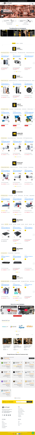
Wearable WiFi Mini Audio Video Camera (16, 285)
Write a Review (31, 358)
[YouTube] (10, 415)
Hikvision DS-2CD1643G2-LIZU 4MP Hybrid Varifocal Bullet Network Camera (5, 171)
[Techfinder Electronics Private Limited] (6, 407)
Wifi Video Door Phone (13, 52)
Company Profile (4, 423)
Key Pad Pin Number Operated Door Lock (25, 80)
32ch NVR (6, 224)
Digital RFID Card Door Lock (13, 80)
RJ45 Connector (20, 195)
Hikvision (26, 54)
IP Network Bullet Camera (5, 167)
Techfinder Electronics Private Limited (15, 432)
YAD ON (26, 197)
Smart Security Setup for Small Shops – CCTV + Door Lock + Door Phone (7, 346)
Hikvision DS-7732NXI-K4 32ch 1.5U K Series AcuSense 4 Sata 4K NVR (5, 228)
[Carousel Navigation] (32, 334)
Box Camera (25, 167)
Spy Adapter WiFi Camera (25, 281)
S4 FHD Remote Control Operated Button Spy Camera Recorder (5, 285)
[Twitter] (4, 415)
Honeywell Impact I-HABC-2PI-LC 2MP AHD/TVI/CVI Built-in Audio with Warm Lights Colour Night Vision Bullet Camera (5, 142)
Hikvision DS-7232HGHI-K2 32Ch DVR (17, 257)
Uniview (14, 169)
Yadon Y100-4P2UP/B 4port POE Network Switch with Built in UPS (29, 199)
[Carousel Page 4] (19, 300)
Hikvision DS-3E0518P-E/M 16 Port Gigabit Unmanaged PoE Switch (17, 199)
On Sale (17, 43)
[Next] (2, 11)
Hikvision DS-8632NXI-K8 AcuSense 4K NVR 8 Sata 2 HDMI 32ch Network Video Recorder (17, 228)
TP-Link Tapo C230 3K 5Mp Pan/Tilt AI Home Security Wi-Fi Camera (17, 113)
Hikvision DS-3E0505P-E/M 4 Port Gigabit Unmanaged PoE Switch (5, 199)
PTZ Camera (21, 167)
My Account (20, 423)
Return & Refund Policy (21, 411)
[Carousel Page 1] (15, 300)
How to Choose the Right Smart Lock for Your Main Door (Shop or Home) (17, 346)
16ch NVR (18, 224)
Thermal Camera (30, 167)
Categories (19, 416)
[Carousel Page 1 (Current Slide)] (17, 25)
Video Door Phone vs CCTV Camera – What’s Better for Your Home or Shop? (28, 346)
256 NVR (2, 224)
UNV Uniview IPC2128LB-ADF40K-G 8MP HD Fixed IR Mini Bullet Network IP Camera (17, 171)
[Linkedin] (6, 415)
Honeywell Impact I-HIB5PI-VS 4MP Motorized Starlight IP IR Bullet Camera (29, 171)
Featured (13, 43)
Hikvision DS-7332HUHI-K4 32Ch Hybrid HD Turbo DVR (5, 257)
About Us (3, 422)
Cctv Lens (15, 195)
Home (3, 421)
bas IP (2, 54)
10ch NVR (26, 224)
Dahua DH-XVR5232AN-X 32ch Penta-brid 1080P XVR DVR (29, 257)
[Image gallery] (9, 20)
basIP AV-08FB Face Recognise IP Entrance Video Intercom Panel (17, 56)
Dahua (25, 255)
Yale (1, 82)
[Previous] (33, 11)
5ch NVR (22, 224)
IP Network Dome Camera (14, 167)
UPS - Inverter (26, 195)
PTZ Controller (10, 195)
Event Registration (4, 426)
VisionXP (2, 283)
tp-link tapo (2, 111)
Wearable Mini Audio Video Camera (29, 285)
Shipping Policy (20, 412)
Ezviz (25, 111)
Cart (18, 422)
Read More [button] (8, 377)
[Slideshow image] (17, 11)
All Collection (4, 427)
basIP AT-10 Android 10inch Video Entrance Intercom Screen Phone (5, 56)
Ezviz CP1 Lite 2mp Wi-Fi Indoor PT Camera (28, 113)
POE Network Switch (4, 195)
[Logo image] (5, 326)
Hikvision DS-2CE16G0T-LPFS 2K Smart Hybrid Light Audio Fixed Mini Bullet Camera (17, 142)
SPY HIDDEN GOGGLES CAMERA (15, 281)
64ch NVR (10, 224)
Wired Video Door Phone (5, 52)
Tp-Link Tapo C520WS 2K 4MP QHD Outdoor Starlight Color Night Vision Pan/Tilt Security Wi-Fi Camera (5, 113)
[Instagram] (8, 415)
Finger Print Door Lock (4, 80)
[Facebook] (2, 415)
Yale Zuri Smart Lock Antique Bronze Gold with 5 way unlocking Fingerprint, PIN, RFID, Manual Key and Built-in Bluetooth (17, 84)
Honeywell (2, 140)
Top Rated (21, 43)
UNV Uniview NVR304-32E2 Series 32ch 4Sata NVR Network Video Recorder (29, 228)
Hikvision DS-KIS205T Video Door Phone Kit (29, 56)
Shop (19, 421)
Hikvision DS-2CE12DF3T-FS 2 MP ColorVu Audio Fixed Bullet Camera (29, 142)
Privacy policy (20, 408)
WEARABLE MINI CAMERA (5, 281)
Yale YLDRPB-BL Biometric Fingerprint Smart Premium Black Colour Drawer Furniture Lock (5, 84)
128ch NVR (14, 224)
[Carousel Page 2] (18, 25)
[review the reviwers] (9, 362)
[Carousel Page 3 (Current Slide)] (16, 99)
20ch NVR (30, 224)
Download (19, 415)
